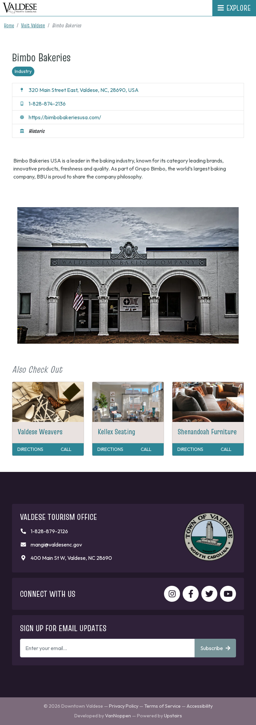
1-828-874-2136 (47, 103)
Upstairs (173, 716)
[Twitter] (209, 594)
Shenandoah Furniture (207, 431)
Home (9, 25)
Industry (23, 71)
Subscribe (211, 648)
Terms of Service (162, 706)
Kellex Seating (116, 431)
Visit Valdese (33, 25)
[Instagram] (172, 594)
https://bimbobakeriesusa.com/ (65, 117)
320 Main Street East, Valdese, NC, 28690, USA (84, 90)
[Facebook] (191, 594)
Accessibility (200, 706)
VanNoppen (118, 716)
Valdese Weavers (40, 431)
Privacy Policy (123, 706)
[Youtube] (228, 594)
